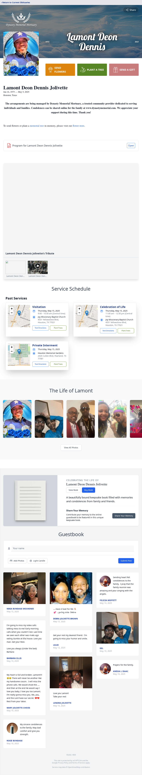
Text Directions (40, 328)
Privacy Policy (63, 763)
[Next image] (136, 627)
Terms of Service (78, 763)
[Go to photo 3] (119, 641)
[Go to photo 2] (117, 641)
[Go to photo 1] (115, 642)
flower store (78, 125)
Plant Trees (58, 328)
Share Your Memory (124, 515)
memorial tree (37, 125)
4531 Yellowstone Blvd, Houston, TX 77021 (48, 321)
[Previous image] (99, 627)
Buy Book (88, 490)
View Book (73, 490)
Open (131, 145)
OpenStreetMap (74, 767)
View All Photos (71, 447)
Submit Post (126, 560)
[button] (19, 313)
